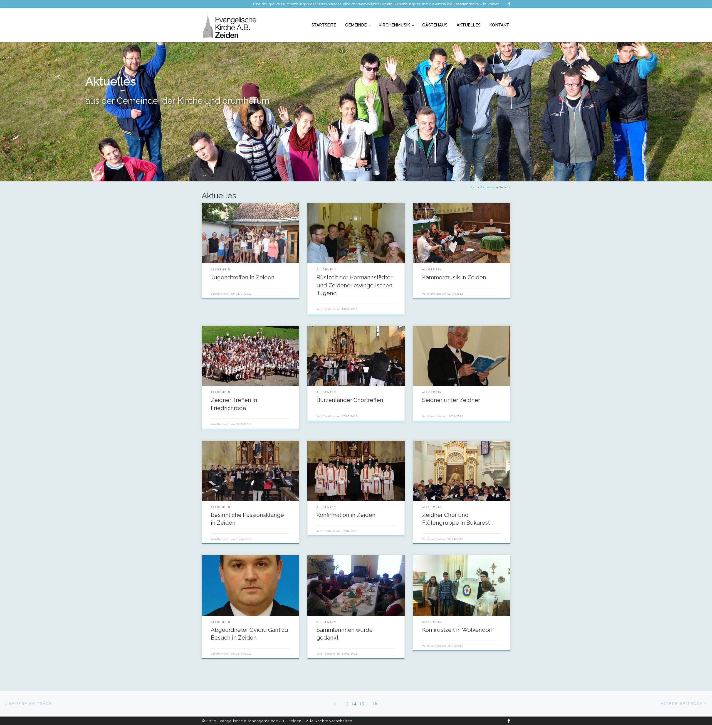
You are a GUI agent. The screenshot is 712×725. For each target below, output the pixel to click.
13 (346, 703)
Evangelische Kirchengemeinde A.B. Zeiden (259, 721)
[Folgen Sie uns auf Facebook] (509, 4)
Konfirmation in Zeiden (346, 515)
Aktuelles (487, 187)
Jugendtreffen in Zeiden (243, 277)
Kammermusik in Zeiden (454, 277)
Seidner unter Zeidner (451, 400)
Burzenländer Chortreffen (350, 400)
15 (362, 703)
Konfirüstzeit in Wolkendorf (457, 630)
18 (375, 703)
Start (473, 187)
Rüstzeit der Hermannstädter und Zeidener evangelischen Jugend (354, 285)
